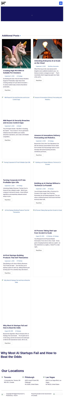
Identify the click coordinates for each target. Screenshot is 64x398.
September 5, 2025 (9, 76)
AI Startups (51, 188)
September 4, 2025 (41, 141)
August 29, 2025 (40, 236)
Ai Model (19, 126)
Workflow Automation (53, 66)
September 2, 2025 (41, 188)
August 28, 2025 (9, 331)
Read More (7, 90)
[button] (60, 3)
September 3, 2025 (9, 185)
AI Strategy (19, 76)
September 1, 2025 (9, 261)
